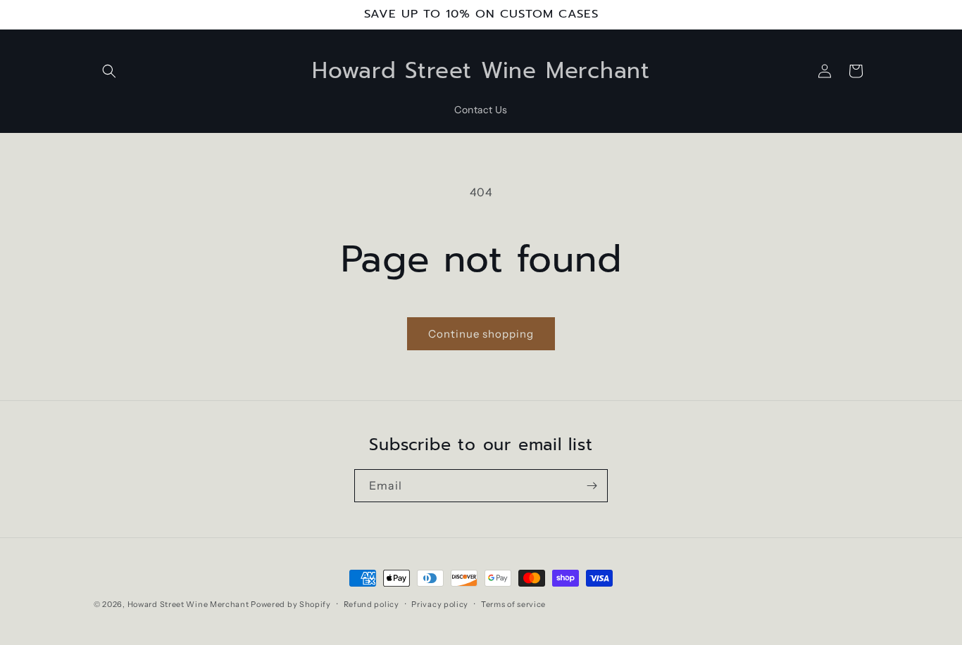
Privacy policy (439, 603)
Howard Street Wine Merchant (188, 604)
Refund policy (371, 603)
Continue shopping (481, 333)
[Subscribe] (591, 485)
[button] (109, 71)
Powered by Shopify (291, 604)
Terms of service (513, 603)
